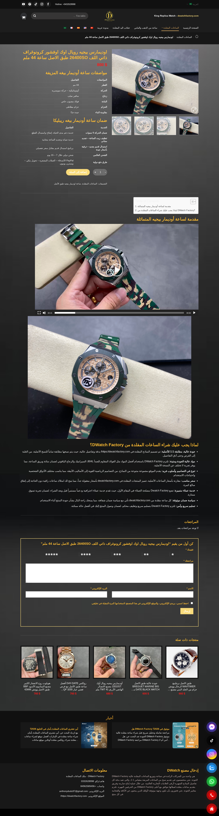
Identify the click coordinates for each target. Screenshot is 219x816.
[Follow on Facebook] (48, 4)
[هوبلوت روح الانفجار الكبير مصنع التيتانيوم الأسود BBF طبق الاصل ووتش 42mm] (37, 662)
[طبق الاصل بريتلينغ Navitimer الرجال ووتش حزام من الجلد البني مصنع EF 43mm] (181, 662)
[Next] (115, 81)
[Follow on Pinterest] (30, 4)
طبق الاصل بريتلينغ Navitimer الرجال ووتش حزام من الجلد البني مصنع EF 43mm (182, 686)
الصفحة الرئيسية (190, 27)
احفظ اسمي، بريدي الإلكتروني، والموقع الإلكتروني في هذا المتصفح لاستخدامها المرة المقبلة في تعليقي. (140, 603)
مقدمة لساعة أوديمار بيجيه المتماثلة (154, 206)
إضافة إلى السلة (78, 172)
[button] (116, 270)
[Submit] (34, 16)
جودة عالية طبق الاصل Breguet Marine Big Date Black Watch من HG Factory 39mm (146, 686)
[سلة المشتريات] (24, 16)
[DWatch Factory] (109, 16)
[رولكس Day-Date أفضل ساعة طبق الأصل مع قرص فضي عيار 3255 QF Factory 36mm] (73, 662)
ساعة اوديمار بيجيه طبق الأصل (67, 183)
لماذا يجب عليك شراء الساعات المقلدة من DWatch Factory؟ (166, 210)
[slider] (119, 313)
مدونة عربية (103, 27)
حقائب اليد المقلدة (121, 27)
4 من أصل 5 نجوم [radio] (101, 554)
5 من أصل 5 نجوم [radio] (68, 554)
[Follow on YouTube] (23, 4)
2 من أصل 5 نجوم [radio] (159, 554)
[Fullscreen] (39, 312)
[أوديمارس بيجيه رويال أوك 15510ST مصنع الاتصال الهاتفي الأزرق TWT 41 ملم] (109, 662)
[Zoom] (194, 110)
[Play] (194, 312)
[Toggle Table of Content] (191, 201)
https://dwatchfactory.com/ (115, 451)
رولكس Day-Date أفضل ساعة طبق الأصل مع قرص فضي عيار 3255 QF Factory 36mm (73, 686)
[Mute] (44, 312)
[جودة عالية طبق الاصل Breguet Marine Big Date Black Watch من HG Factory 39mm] (145, 662)
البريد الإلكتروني (99, 588)
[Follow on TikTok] (36, 4)
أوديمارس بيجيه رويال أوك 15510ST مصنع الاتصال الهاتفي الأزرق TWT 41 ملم (109, 686)
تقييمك (189, 549)
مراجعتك (188, 561)
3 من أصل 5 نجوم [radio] (131, 554)
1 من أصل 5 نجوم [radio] (184, 554)
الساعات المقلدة (171, 27)
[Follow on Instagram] (42, 4)
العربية (195, 4)
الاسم (190, 588)
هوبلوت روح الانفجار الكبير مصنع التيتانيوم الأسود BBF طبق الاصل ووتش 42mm (37, 686)
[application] (116, 270)
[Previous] (193, 81)
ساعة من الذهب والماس (145, 27)
